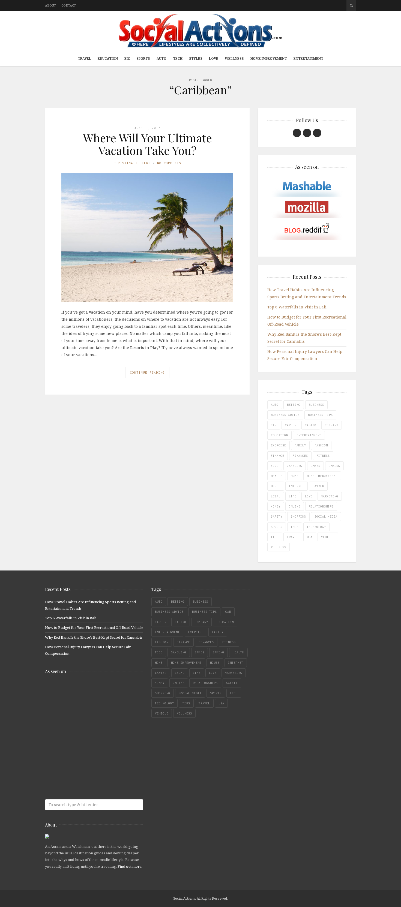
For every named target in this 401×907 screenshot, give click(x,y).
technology (316, 526)
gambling (294, 465)
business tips (320, 414)
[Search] (351, 5)
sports (276, 526)
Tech (177, 58)
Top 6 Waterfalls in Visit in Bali (297, 307)
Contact (68, 5)
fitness (323, 455)
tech (294, 526)
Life (293, 496)
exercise (278, 445)
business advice (285, 414)
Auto (161, 58)
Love (213, 58)
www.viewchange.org (84, 776)
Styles (195, 58)
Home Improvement (268, 58)
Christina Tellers (132, 163)
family (300, 445)
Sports (143, 58)
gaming (334, 465)
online (294, 506)
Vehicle (327, 537)
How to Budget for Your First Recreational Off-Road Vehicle (94, 627)
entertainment (309, 435)
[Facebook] (297, 133)
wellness (278, 547)
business (316, 404)
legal (275, 496)
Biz (127, 58)
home (294, 475)
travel (292, 537)
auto (275, 404)
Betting (293, 404)
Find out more (129, 866)
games (315, 465)
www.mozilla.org (84, 711)
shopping (298, 516)
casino (310, 425)
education (279, 435)
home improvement (322, 475)
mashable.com (84, 690)
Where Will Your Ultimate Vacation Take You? (147, 144)
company (331, 425)
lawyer (318, 486)
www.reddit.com (84, 733)
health (276, 475)
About (50, 5)
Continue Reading (147, 372)
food (275, 465)
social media (326, 516)
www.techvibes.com (84, 754)
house (275, 486)
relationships (321, 506)
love (309, 496)
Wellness (234, 58)
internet (296, 486)
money (275, 506)
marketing (329, 496)
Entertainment (308, 58)
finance (277, 455)
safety (276, 516)
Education (108, 58)
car (274, 425)
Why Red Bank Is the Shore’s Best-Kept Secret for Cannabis (93, 637)
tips (275, 537)
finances (300, 455)
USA (310, 537)
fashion (321, 445)
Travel (84, 58)
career (291, 425)
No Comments (169, 163)
